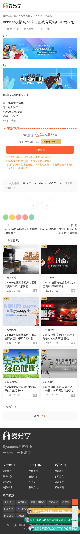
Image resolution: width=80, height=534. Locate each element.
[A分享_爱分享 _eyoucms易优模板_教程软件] (12, 5)
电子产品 (8, 509)
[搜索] (64, 5)
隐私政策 (7, 481)
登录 (43, 416)
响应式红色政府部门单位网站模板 (60, 528)
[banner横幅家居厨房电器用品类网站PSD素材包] (21, 259)
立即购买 (40, 149)
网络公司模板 (37, 502)
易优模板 (59, 471)
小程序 (21, 515)
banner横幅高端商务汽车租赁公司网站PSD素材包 (59, 336)
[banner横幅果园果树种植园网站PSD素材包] (21, 363)
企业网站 (22, 509)
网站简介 (7, 471)
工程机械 (53, 502)
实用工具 (59, 476)
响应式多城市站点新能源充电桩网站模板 (57, 520)
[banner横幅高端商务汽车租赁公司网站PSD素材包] (59, 311)
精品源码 (59, 487)
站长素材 (28, 28)
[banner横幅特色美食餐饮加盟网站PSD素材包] (59, 259)
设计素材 (59, 481)
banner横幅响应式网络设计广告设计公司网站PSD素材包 (59, 388)
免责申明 (7, 487)
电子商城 (22, 502)
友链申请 (33, 476)
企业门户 (8, 502)
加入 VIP (33, 481)
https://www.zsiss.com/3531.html (42, 183)
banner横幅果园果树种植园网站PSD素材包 (21, 388)
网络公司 (8, 515)
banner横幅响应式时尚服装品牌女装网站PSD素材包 (21, 336)
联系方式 (33, 487)
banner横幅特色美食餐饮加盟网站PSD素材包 (59, 284)
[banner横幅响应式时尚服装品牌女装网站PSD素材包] (21, 311)
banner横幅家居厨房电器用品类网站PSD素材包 (21, 284)
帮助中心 (7, 476)
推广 (49, 28)
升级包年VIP (51, 141)
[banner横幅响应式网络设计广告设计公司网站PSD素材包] (59, 363)
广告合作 (33, 471)
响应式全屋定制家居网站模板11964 (59, 511)
